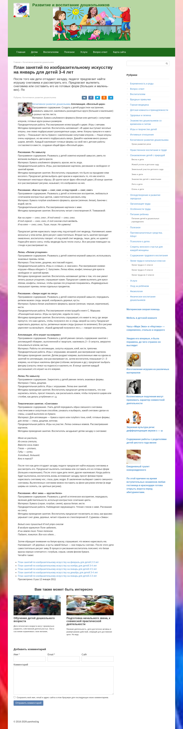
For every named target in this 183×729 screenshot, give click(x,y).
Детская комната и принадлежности (149, 110)
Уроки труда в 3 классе (142, 270)
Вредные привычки (140, 99)
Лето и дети (137, 184)
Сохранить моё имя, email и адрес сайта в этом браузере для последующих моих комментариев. (63, 697)
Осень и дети (138, 189)
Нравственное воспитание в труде (148, 150)
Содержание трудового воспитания (149, 255)
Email (51, 654)
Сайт (84, 654)
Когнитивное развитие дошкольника (39, 97)
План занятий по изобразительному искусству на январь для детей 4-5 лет (57, 569)
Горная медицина (139, 105)
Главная (20, 52)
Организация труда (140, 204)
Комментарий (21, 664)
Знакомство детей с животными (146, 179)
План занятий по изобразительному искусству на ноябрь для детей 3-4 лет (57, 565)
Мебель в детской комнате (142, 318)
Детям (34, 52)
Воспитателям (50, 52)
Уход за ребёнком (139, 286)
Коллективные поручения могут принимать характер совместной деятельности (146, 400)
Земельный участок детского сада (147, 169)
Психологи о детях (140, 241)
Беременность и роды (142, 83)
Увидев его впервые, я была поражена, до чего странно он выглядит (144, 342)
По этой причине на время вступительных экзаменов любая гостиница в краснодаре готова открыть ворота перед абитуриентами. (146, 485)
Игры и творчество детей (143, 129)
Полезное (69, 52)
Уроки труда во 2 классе (143, 275)
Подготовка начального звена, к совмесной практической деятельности (88, 621)
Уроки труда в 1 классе (142, 265)
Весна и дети (138, 159)
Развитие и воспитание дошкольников (71, 5)
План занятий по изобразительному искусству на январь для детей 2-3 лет (57, 576)
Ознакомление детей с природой (147, 155)
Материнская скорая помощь (143, 309)
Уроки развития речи (141, 144)
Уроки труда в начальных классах (148, 261)
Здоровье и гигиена (140, 115)
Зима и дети (137, 174)
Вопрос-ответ (100, 52)
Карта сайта (119, 52)
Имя (17, 654)
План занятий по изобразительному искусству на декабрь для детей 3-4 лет (58, 572)
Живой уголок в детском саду (145, 164)
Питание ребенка (139, 214)
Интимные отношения (142, 134)
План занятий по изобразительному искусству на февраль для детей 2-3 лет (58, 562)
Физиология (136, 291)
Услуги (83, 52)
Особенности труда (140, 209)
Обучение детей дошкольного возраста (34, 620)
